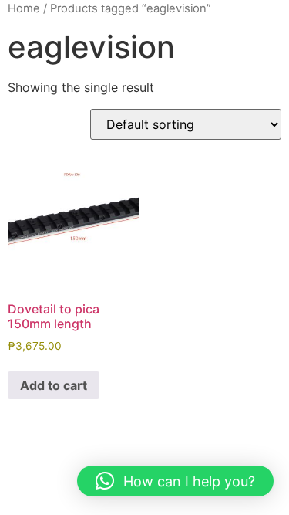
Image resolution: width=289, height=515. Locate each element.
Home (24, 8)
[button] (175, 481)
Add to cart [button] (53, 385)
